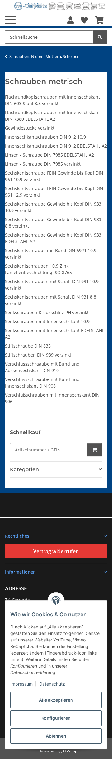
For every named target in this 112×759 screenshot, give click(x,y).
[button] (70, 20)
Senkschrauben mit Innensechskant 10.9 (47, 321)
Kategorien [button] (24, 470)
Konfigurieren (56, 718)
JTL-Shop (69, 751)
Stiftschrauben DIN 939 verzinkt (38, 355)
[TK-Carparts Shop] (59, 6)
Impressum (21, 683)
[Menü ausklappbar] (10, 20)
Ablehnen (56, 736)
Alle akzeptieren (56, 700)
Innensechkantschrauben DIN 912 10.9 (45, 137)
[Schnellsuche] (100, 37)
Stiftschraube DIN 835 (28, 346)
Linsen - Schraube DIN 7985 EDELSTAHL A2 (49, 155)
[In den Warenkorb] (94, 449)
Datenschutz (52, 683)
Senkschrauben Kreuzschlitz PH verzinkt (47, 312)
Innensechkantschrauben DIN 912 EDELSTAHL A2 (56, 146)
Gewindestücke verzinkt (29, 128)
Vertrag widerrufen (56, 551)
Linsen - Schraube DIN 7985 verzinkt (43, 164)
